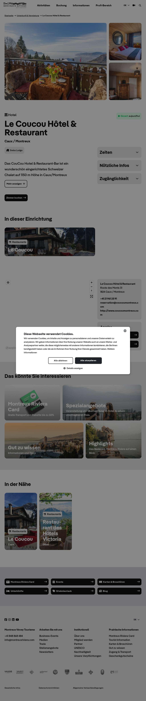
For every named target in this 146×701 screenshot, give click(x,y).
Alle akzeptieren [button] (88, 360)
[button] (73, 368)
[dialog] (73, 350)
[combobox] (125, 330)
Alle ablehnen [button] (60, 360)
